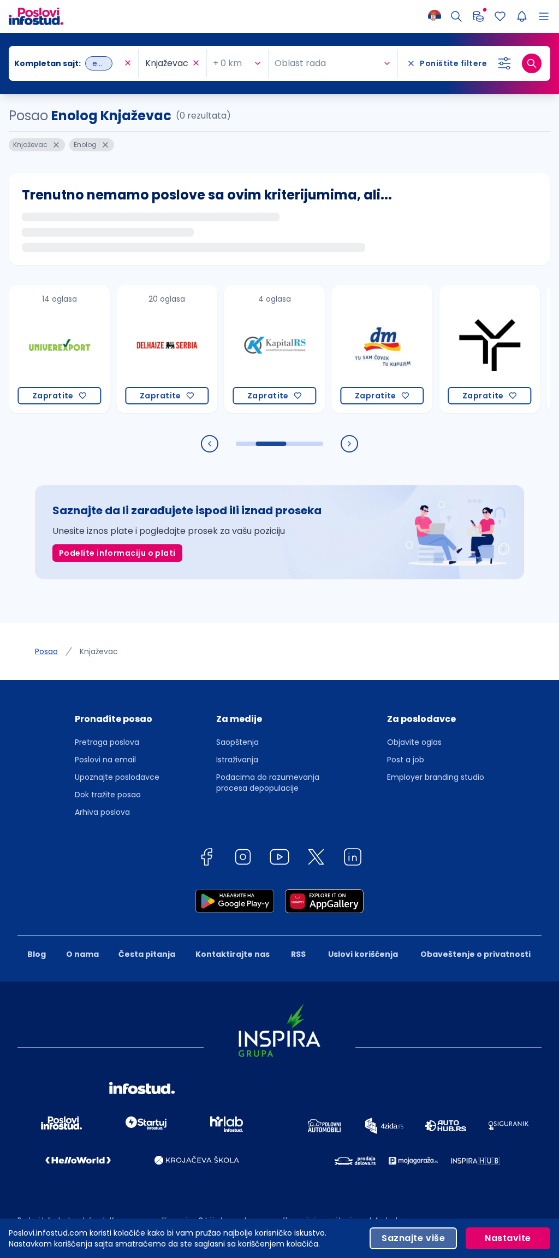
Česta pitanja (146, 954)
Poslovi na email (105, 759)
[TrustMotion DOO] (468, 349)
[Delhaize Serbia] (146, 349)
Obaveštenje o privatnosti (475, 954)
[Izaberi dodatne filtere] (504, 63)
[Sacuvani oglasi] (500, 16)
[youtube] (279, 859)
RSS (298, 954)
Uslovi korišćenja (363, 954)
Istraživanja (237, 759)
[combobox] (68, 63)
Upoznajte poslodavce (117, 777)
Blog (36, 954)
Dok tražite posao (108, 794)
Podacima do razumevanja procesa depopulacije (267, 782)
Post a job (405, 759)
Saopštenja (237, 742)
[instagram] (243, 859)
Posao (46, 651)
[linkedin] (353, 859)
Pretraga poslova (107, 742)
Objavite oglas (414, 742)
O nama (82, 954)
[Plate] (478, 16)
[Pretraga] (456, 16)
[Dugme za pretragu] (532, 63)
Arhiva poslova (102, 812)
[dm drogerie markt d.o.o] (361, 349)
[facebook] (206, 859)
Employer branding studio (435, 777)
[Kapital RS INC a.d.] (253, 349)
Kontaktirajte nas (232, 954)
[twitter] (316, 859)
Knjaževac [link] (99, 651)
